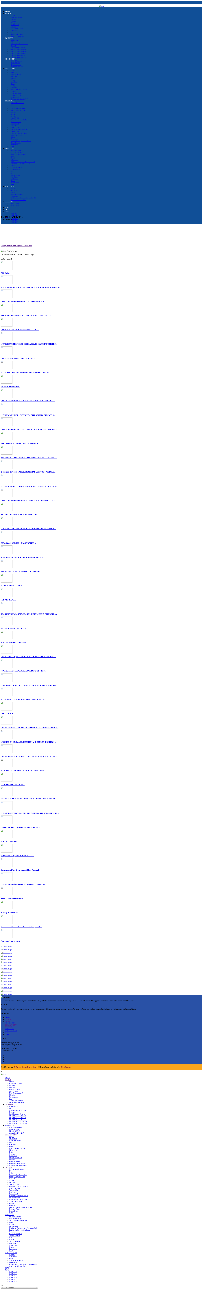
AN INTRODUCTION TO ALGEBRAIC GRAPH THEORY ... (24, 699)
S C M (13, 114)
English (13, 70)
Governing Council (16, 17)
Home (7, 218)
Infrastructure (15, 183)
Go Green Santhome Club (18, 108)
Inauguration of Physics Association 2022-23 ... (17, 856)
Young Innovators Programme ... (12, 898)
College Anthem (15, 23)
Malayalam (14, 72)
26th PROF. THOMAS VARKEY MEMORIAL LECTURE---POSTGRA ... (28, 472)
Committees (14, 139)
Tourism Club (15, 124)
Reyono (13, 188)
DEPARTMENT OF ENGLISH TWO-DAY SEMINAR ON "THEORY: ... (28, 401)
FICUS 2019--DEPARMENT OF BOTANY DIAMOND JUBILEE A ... (26, 372)
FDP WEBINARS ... (8, 600)
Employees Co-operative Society (20, 164)
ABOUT (8, 13)
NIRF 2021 (14, 213)
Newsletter (14, 190)
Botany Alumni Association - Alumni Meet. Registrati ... (20, 870)
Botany (13, 84)
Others (13, 137)
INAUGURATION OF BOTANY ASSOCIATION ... (20, 330)
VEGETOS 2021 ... (8, 713)
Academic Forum (16, 122)
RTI (12, 32)
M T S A (13, 116)
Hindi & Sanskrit (16, 74)
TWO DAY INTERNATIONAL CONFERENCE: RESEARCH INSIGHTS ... (29, 458)
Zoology (13, 86)
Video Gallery (15, 205)
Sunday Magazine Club (18, 110)
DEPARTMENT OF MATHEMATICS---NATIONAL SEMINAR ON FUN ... (29, 500)
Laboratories (14, 160)
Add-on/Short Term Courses (19, 44)
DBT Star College (16, 152)
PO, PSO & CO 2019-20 (18, 51)
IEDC (12, 184)
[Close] (2, 1285)
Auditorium (14, 179)
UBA (12, 146)
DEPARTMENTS (11, 68)
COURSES (9, 38)
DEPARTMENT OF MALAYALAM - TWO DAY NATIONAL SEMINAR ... (29, 429)
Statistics (13, 78)
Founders (13, 19)
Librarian (13, 27)
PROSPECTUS (15, 63)
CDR (7, 209)
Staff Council (15, 25)
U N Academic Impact (17, 103)
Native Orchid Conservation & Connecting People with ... (21, 927)
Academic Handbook (17, 194)
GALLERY (9, 202)
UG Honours (14, 40)
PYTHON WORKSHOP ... (10, 387)
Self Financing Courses (18, 47)
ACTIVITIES (9, 101)
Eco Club (13, 125)
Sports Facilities (15, 175)
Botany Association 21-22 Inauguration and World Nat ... (21, 827)
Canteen (13, 165)
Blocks (13, 173)
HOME (7, 11)
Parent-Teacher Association (19, 133)
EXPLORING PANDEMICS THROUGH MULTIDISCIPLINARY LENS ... (28, 685)
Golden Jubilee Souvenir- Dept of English (23, 198)
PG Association (15, 131)
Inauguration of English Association (16, 246)
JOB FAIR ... (5, 273)
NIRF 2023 (13, 1276)
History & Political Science (19, 89)
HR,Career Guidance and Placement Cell (23, 162)
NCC (12, 106)
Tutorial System (15, 169)
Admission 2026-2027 (17, 67)
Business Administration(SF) (19, 99)
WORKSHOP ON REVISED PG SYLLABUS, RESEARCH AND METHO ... (29, 344)
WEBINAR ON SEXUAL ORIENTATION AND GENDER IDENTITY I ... (28, 742)
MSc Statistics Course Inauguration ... (14, 642)
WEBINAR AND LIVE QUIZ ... (13, 785)
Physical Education (16, 93)
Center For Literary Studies (19, 120)
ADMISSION (10, 59)
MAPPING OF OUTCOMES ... (12, 586)
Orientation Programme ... (10, 941)
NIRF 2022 (14, 215)
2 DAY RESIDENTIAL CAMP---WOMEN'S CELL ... (20, 515)
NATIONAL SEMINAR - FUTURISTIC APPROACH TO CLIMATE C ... (28, 415)
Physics (13, 80)
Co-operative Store (16, 167)
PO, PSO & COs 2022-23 (18, 57)
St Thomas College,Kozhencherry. (26, 1067)
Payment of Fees (16, 65)
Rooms (13, 181)
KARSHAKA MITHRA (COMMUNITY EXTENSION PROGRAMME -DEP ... (30, 813)
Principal (13, 21)
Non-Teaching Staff (17, 28)
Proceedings (14, 196)
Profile (13, 15)
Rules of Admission (16, 61)
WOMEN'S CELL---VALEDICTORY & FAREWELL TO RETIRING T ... (28, 529)
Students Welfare (16, 150)
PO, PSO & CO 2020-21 (18, 53)
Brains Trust (14, 144)
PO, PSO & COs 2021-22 (18, 55)
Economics (14, 87)
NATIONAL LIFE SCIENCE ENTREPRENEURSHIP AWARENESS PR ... (29, 799)
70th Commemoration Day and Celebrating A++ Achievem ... (23, 884)
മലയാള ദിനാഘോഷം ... (10, 912)
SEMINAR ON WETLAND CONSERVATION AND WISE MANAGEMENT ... (30, 287)
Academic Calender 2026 (18, 200)
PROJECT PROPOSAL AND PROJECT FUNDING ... (21, 571)
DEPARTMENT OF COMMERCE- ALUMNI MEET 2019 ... (23, 301)
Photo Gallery (15, 203)
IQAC (7, 207)
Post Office (14, 177)
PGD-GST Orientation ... (10, 841)
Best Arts (13, 112)
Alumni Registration (17, 34)
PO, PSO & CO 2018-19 (18, 49)
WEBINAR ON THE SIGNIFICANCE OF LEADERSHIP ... (23, 770)
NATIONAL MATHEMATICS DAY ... (15, 628)
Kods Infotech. (66, 1067)
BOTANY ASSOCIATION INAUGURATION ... (18, 543)
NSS (12, 105)
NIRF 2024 (13, 1277)
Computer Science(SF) (17, 95)
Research (13, 46)
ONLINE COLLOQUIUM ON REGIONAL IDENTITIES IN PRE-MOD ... (28, 657)
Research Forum (16, 143)
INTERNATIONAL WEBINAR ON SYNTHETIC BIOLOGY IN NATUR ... (29, 756)
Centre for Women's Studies (19, 129)
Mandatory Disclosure (17, 36)
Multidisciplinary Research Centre (21, 141)
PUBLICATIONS (11, 186)
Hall (12, 171)
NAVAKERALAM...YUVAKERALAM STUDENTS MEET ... (23, 671)
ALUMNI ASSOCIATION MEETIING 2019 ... (18, 358)
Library (13, 156)
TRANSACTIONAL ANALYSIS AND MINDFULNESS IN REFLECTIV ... (29, 614)
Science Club (15, 127)
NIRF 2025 (14, 221)
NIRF (7, 211)
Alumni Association (17, 135)
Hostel (13, 158)
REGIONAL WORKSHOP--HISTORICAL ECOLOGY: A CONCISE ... (27, 315)
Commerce (14, 91)
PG (12, 42)
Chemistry (14, 82)
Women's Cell (15, 118)
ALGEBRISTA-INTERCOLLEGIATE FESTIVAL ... (20, 443)
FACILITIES (9, 148)
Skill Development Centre (18, 154)
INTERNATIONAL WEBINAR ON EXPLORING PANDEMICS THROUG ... (29, 728)
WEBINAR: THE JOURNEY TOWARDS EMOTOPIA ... (22, 557)
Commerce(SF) (15, 97)
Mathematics (14, 76)
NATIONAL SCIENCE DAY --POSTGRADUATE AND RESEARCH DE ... (29, 486)
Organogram (14, 30)
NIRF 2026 (14, 222)
